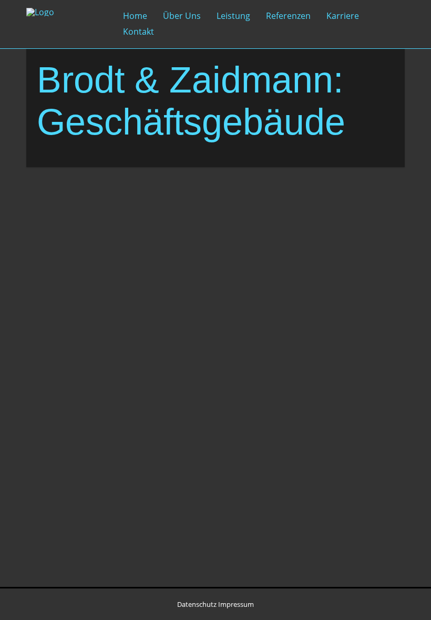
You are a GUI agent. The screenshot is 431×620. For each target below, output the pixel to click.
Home (135, 16)
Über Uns (182, 16)
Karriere (342, 16)
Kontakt (138, 31)
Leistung (233, 16)
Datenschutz (197, 604)
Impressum (236, 604)
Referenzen (288, 16)
